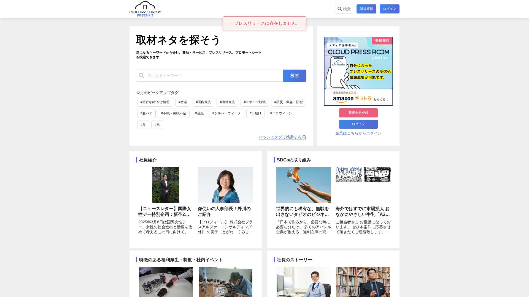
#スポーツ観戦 (255, 102)
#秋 (157, 125)
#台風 (199, 113)
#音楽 (183, 102)
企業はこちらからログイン (358, 133)
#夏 (143, 125)
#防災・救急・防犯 (288, 102)
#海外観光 (227, 102)
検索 (346, 9)
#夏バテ (146, 113)
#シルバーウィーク (226, 113)
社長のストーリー (294, 259)
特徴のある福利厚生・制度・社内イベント (181, 259)
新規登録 (366, 9)
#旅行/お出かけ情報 (155, 102)
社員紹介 (148, 160)
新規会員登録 (358, 113)
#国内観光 (203, 102)
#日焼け (255, 113)
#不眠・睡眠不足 (173, 113)
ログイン (389, 9)
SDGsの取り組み (294, 160)
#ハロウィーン (281, 113)
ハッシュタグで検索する (281, 137)
